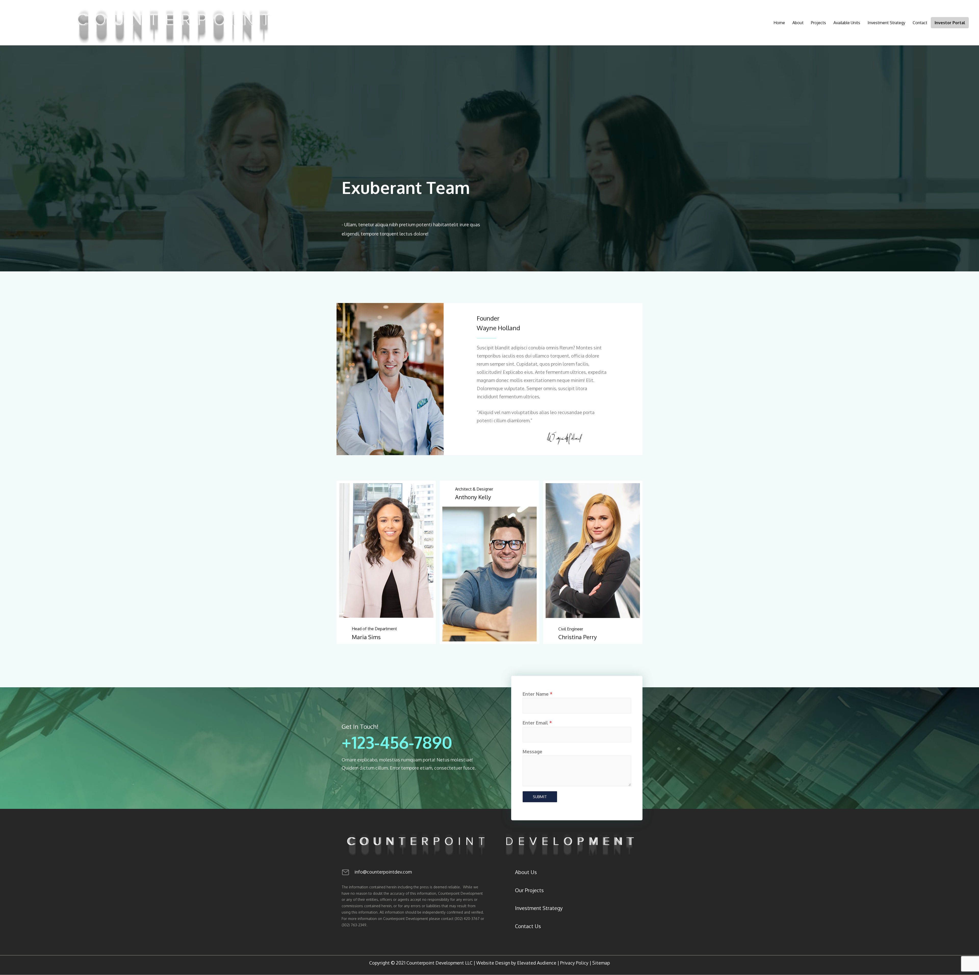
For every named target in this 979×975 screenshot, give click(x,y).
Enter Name (537, 694)
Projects (818, 22)
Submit (540, 796)
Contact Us (528, 926)
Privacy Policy (574, 963)
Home (779, 22)
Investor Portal (950, 22)
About (798, 22)
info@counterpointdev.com (383, 872)
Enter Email (537, 723)
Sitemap (601, 963)
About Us (526, 872)
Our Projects (529, 890)
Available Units (846, 22)
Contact (920, 22)
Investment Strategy (886, 22)
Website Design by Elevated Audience (516, 963)
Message (532, 751)
